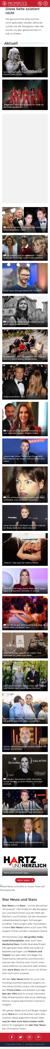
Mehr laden (24, 880)
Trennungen (20, 923)
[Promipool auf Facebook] (11, 1037)
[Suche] (40, 3)
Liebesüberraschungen (15, 920)
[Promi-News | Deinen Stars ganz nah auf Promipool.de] (20, 3)
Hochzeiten (39, 923)
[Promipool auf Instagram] (29, 1037)
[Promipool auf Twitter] (20, 1037)
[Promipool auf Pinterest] (38, 1037)
